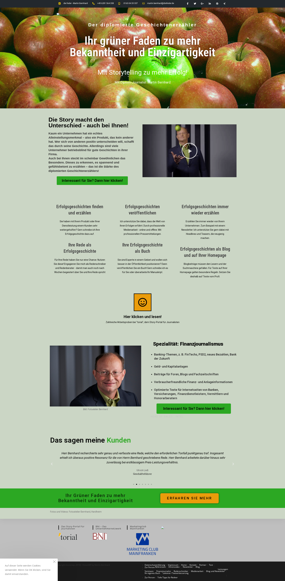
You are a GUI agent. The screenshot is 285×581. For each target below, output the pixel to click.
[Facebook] (187, 3)
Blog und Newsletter (215, 571)
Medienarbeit (197, 571)
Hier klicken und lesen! (142, 317)
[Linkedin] (210, 3)
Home (184, 565)
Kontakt (193, 565)
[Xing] (224, 3)
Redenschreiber (181, 571)
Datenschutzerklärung (155, 565)
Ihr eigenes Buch (152, 573)
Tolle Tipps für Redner (168, 577)
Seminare (149, 571)
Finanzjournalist (163, 571)
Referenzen (160, 566)
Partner (202, 565)
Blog (198, 566)
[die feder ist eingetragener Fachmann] (162, 527)
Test (211, 565)
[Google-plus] (202, 3)
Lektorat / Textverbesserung (176, 573)
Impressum (173, 565)
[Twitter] (195, 3)
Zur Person (150, 567)
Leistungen (223, 569)
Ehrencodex (174, 566)
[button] (92, 180)
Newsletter (188, 566)
